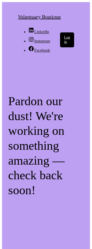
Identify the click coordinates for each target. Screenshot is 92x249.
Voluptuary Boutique (39, 17)
